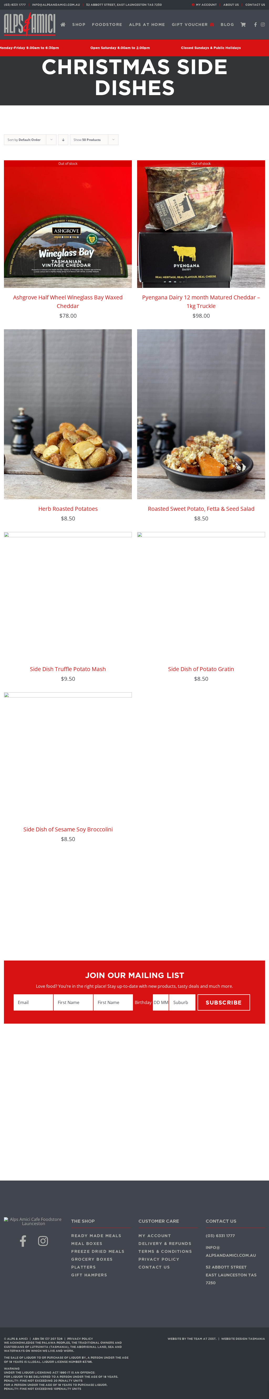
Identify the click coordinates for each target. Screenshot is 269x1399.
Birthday (143, 1002)
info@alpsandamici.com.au (56, 4)
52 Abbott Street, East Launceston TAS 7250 (124, 4)
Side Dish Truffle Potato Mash (68, 669)
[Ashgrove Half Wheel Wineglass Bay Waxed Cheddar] (68, 164)
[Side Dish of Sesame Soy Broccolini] (68, 696)
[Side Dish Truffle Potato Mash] (68, 536)
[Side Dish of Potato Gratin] (201, 536)
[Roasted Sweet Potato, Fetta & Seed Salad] (201, 333)
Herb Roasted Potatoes (68, 508)
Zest (212, 1338)
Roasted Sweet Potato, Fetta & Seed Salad (201, 508)
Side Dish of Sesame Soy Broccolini (68, 829)
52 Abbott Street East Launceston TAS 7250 (231, 1275)
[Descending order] (63, 139)
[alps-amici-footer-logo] (33, 1219)
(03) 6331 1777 (15, 4)
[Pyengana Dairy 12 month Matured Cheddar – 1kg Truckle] (201, 164)
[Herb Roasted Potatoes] (68, 333)
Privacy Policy (80, 1338)
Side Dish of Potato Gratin (201, 669)
